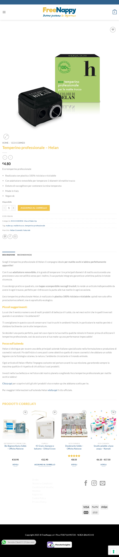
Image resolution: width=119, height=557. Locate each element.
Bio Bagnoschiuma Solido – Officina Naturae (15, 447)
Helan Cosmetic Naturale (20, 230)
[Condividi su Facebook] (10, 236)
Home (5, 143)
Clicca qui (7, 383)
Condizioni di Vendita (42, 487)
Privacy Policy (39, 501)
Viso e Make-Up (30, 221)
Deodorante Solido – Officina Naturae (74, 447)
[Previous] (2, 440)
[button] (4, 12)
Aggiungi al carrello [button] (44, 464)
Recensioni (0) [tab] (24, 255)
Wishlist (36, 490)
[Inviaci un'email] (102, 483)
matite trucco (18, 225)
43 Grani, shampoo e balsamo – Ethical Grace (44, 447)
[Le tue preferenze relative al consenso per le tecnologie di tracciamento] (114, 552)
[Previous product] (10, 157)
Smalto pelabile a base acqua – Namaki (103, 447)
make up (9, 225)
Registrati (37, 494)
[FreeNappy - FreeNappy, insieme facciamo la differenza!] (59, 12)
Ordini (35, 479)
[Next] (116, 440)
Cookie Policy (39, 498)
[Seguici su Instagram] (94, 483)
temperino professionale (35, 225)
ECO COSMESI (18, 143)
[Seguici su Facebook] (86, 483)
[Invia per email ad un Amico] (15, 236)
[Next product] (5, 157)
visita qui (52, 390)
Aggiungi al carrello (34, 207)
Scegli (15, 464)
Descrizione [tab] (8, 255)
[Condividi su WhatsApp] (4, 236)
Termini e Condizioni (42, 483)
